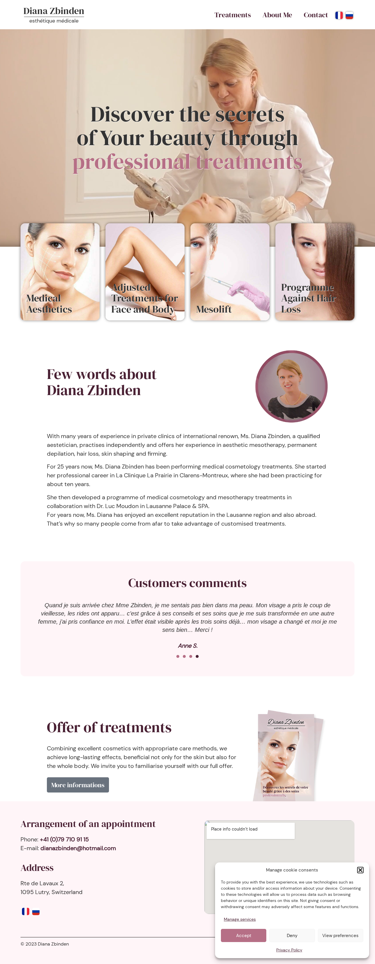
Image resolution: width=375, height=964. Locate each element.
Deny (292, 936)
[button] (360, 870)
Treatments (232, 14)
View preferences (340, 936)
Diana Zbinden (53, 10)
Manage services (240, 919)
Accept (243, 936)
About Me (277, 14)
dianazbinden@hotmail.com (78, 848)
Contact (316, 14)
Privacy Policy (289, 950)
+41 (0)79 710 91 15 (64, 839)
